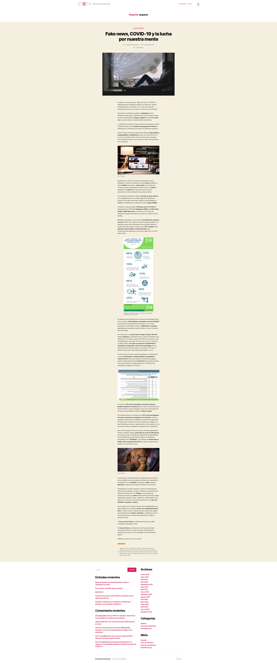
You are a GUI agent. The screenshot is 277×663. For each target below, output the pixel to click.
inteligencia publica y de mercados (148, 551)
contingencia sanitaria (135, 548)
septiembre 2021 (147, 584)
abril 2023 (144, 579)
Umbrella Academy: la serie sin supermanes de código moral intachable (113, 630)
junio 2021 (144, 587)
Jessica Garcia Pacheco (133, 44)
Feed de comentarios (148, 645)
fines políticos (141, 550)
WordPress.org (146, 647)
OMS (139, 553)
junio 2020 (144, 602)
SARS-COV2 (123, 555)
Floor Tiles (99, 636)
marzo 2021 (145, 592)
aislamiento (123, 548)
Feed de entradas (147, 643)
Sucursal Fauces (105, 659)
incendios (122, 551)
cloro (127, 548)
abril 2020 (144, 607)
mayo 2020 (145, 604)
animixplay (99, 616)
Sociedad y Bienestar (148, 626)
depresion (151, 548)
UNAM (128, 555)
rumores (150, 553)
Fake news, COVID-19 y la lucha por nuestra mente (138, 36)
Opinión (143, 623)
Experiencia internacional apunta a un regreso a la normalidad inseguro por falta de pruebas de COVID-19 (115, 644)
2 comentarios (139, 47)
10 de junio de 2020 (148, 44)
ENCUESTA (99, 592)
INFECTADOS (128, 551)
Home (190, 4)
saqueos (155, 553)
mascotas (124, 553)
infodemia (135, 551)
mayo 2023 (145, 577)
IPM (121, 553)
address (98, 622)
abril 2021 (144, 589)
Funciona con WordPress (119, 659)
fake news (134, 550)
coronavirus (145, 548)
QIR (147, 553)
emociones (128, 550)
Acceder (144, 640)
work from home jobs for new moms (108, 628)
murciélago (135, 553)
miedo (129, 553)
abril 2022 (144, 582)
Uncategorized (138, 28)
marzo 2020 (145, 609)
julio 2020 (144, 599)
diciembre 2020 (146, 594)
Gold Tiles (99, 642)
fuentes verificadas (151, 550)
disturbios (122, 550)
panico (143, 553)
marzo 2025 (145, 574)
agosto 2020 (145, 597)
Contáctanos (182, 4)
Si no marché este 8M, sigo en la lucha (109, 588)
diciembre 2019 (146, 612)
